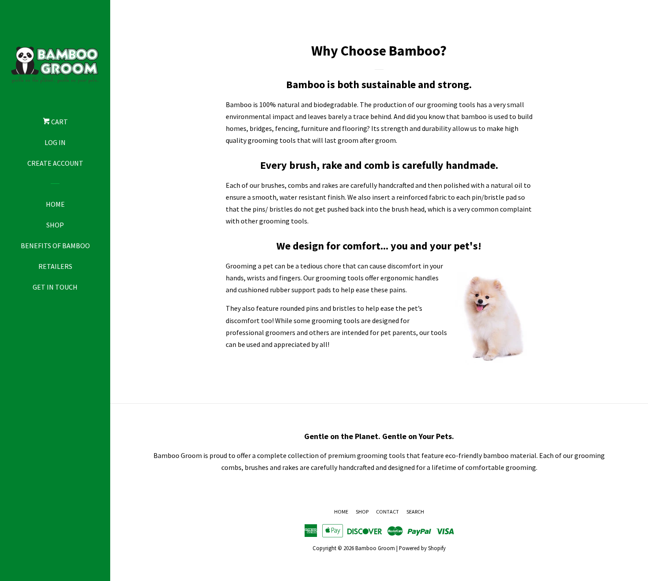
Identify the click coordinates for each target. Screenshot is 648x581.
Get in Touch (55, 287)
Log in (55, 142)
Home (55, 204)
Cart (59, 121)
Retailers (55, 266)
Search (415, 511)
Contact (387, 511)
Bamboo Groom (375, 547)
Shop (55, 224)
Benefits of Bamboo (55, 245)
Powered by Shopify (422, 547)
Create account (55, 163)
